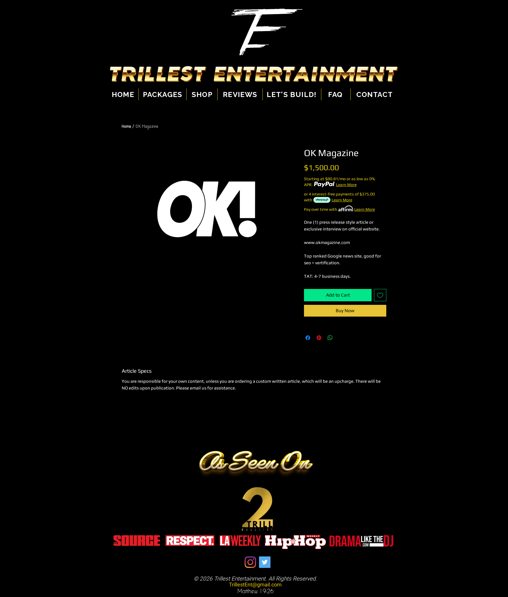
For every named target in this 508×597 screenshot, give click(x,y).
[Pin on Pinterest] (318, 337)
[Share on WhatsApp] (330, 337)
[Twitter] (264, 562)
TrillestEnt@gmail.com (255, 585)
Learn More (346, 184)
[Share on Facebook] (307, 337)
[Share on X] (341, 337)
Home (126, 126)
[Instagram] (250, 562)
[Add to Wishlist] (380, 295)
